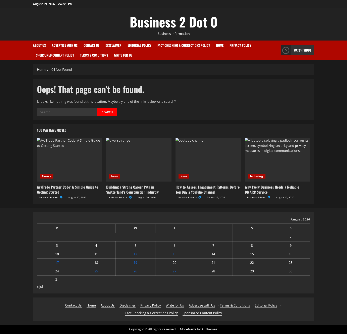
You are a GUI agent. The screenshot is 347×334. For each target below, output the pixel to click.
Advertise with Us (65, 45)
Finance (46, 176)
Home (220, 45)
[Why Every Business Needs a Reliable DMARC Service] (277, 160)
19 (135, 262)
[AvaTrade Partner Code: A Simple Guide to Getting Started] (69, 160)
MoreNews (188, 329)
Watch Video (302, 50)
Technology (256, 176)
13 (174, 254)
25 (96, 271)
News (114, 176)
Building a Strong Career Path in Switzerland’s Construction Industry (132, 189)
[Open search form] (276, 50)
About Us (39, 45)
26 (135, 271)
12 (135, 254)
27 (174, 271)
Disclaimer (113, 45)
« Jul (40, 286)
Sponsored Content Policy (55, 55)
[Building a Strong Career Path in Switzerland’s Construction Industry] (138, 160)
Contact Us (91, 45)
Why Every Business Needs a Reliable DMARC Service (272, 189)
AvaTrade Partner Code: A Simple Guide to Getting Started (67, 189)
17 (57, 262)
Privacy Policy (240, 45)
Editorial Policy (139, 45)
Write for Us (123, 55)
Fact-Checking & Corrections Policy (183, 45)
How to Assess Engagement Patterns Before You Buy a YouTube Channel (208, 189)
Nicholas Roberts (49, 197)
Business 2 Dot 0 (173, 21)
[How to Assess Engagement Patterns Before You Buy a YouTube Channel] (208, 160)
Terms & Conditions (94, 55)
